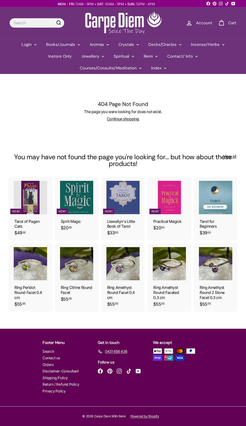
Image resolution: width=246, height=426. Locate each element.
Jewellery (90, 56)
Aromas (97, 44)
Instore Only (60, 56)
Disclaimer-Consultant (61, 371)
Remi (149, 56)
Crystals (126, 44)
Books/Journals (61, 44)
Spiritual (122, 56)
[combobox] (37, 23)
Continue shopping (123, 118)
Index (157, 68)
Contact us (51, 358)
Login (27, 44)
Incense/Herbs (206, 44)
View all (229, 156)
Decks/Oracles (163, 44)
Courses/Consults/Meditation (109, 68)
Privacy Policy (54, 391)
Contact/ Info (180, 56)
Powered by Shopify (144, 416)
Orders (48, 364)
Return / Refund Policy (61, 384)
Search (48, 351)
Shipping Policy (55, 378)
